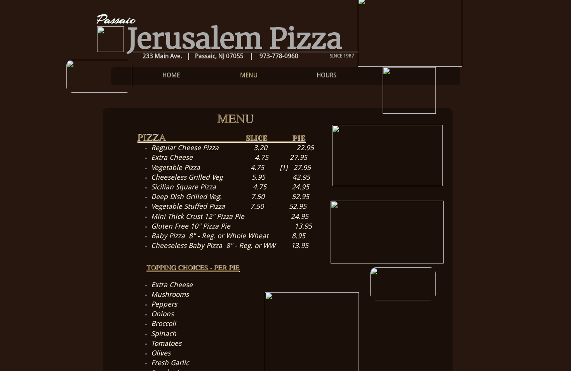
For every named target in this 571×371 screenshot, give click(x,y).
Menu (249, 75)
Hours (326, 75)
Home (171, 75)
